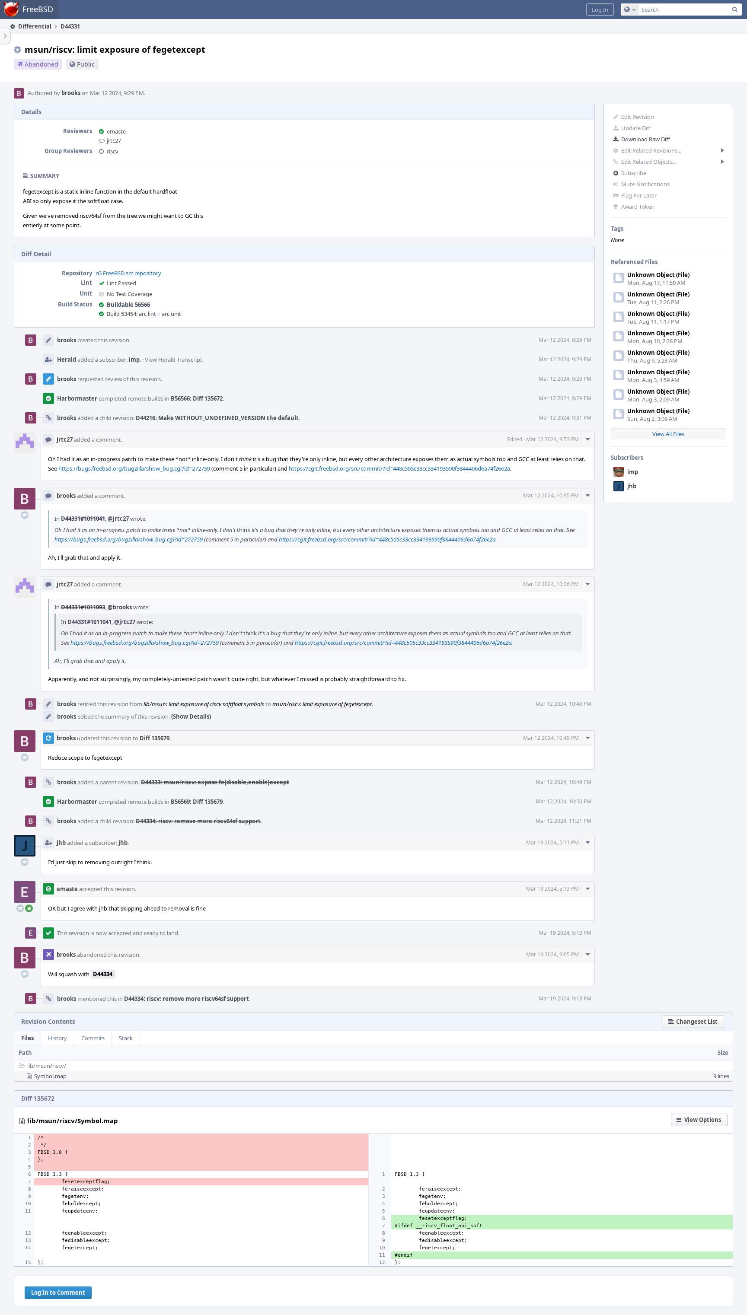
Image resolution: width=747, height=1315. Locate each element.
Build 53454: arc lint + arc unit (144, 314)
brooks (70, 93)
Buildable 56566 (128, 305)
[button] (600, 9)
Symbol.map (50, 1076)
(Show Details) (191, 716)
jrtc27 (114, 140)
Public (86, 64)
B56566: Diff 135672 (197, 398)
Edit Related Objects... (649, 162)
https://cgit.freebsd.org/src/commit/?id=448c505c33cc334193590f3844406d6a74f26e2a (399, 468)
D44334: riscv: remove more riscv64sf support (198, 821)
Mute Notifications (645, 184)
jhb (631, 486)
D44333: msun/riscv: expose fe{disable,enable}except (215, 782)
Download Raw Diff (645, 139)
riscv (112, 151)
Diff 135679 (154, 738)
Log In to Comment (58, 1292)
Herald (66, 359)
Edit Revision (637, 117)
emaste (116, 131)
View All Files (668, 434)
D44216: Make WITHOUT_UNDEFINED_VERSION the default (217, 418)
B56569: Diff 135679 (197, 802)
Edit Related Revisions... (651, 150)
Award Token (637, 206)
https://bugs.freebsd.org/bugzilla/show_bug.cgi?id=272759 (134, 468)
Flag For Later (639, 195)
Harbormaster (77, 398)
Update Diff (636, 128)
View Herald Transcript (173, 359)
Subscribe (633, 173)
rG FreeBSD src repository (128, 273)
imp (632, 472)
